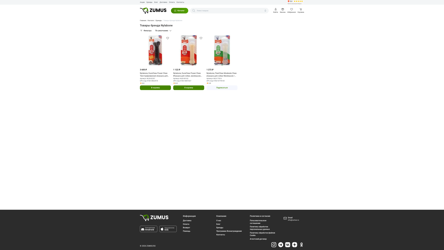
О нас (218, 220)
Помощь (186, 231)
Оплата (172, 2)
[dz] (294, 244)
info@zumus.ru (293, 220)
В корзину (155, 88)
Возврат (186, 228)
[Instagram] (273, 244)
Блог (156, 2)
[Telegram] (280, 244)
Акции (142, 2)
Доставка (163, 2)
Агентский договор (258, 239)
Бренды (149, 2)
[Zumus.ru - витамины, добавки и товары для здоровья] (153, 11)
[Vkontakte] (287, 244)
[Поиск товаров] (194, 10)
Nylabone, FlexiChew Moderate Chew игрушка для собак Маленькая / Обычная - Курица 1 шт (222, 74)
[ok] (301, 244)
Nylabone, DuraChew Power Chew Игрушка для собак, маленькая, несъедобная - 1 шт (187, 74)
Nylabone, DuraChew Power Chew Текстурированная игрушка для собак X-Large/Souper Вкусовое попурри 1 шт (154, 74)
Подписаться (222, 88)
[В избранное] (167, 38)
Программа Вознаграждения (229, 231)
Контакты (180, 2)
